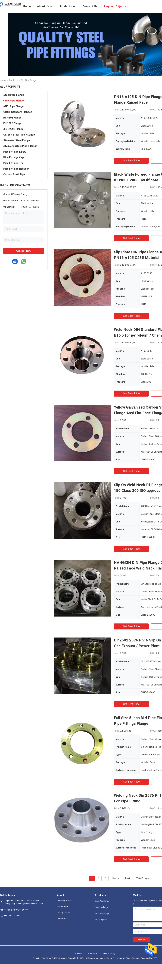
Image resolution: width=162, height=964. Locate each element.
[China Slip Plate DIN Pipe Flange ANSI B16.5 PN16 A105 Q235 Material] (82, 277)
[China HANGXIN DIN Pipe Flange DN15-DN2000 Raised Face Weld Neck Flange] (82, 588)
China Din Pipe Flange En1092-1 (46, 958)
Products (14, 80)
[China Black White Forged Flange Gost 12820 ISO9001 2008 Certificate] (82, 200)
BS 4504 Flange (12, 117)
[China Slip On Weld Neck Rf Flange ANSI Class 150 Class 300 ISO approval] (82, 510)
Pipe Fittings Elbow (14, 151)
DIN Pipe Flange (14, 100)
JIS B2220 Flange (13, 129)
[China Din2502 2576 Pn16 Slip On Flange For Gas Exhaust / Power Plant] (82, 665)
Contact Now (23, 250)
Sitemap (78, 954)
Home (3, 80)
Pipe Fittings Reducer (16, 168)
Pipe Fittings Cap (13, 157)
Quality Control (63, 913)
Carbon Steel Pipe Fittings (19, 134)
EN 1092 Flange (12, 123)
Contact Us (62, 919)
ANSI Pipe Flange (13, 106)
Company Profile (64, 901)
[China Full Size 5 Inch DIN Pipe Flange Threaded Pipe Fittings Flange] (82, 743)
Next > (115, 878)
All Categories (101, 920)
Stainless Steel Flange (16, 140)
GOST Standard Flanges (17, 111)
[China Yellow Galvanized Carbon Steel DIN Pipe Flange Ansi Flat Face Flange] (82, 433)
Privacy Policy (109, 954)
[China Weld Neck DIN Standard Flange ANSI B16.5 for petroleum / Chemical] (82, 355)
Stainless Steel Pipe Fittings (20, 146)
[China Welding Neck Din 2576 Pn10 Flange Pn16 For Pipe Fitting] (82, 821)
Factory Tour (62, 907)
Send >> (141, 940)
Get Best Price (131, 160)
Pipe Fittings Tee (13, 163)
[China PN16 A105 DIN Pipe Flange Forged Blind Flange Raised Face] (82, 122)
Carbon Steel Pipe (14, 174)
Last (127, 878)
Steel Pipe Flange (13, 94)
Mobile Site (92, 954)
